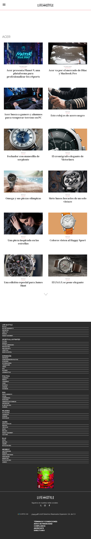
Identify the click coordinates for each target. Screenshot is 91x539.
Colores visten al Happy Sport (68, 240)
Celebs (4, 443)
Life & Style (7, 325)
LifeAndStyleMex (51, 505)
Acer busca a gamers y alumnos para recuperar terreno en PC (23, 116)
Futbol (4, 341)
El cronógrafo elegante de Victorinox (68, 157)
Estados (5, 385)
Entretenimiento (8, 328)
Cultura (5, 434)
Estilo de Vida (6, 460)
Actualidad (6, 412)
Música (4, 333)
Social (4, 396)
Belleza (4, 430)
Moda (4, 429)
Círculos (5, 427)
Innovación (5, 403)
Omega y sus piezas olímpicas (23, 198)
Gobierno (5, 377)
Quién (4, 422)
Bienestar (5, 458)
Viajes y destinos (7, 454)
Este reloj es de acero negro (68, 115)
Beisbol (4, 343)
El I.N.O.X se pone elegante (68, 282)
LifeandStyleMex (41, 505)
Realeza (4, 425)
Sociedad (5, 388)
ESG (3, 368)
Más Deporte (6, 348)
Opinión (4, 387)
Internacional (7, 363)
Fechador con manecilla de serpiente (23, 157)
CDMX (4, 383)
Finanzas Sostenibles (9, 401)
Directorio (39, 530)
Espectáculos (6, 423)
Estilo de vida (6, 445)
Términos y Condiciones (45, 522)
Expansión (6, 356)
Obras (4, 366)
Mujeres (5, 370)
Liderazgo (5, 414)
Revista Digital (7, 352)
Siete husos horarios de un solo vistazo (67, 199)
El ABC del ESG (6, 405)
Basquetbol (6, 346)
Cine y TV (5, 332)
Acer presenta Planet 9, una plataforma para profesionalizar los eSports (23, 73)
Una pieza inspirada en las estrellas (23, 241)
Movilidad (5, 399)
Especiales (5, 418)
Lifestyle (5, 350)
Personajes (6, 456)
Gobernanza (6, 398)
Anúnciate (39, 528)
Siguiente (45, 294)
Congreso (5, 381)
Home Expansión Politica (10, 359)
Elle (4, 438)
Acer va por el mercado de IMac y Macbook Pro (68, 71)
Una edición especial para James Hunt (23, 283)
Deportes (5, 330)
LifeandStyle (6, 372)
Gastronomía (6, 451)
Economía (5, 361)
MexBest (6, 449)
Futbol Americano (8, 345)
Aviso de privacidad (43, 524)
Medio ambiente (7, 394)
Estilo (67, 111)
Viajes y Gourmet (7, 335)
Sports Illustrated (11, 339)
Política (6, 376)
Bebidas (4, 453)
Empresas (5, 357)
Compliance (39, 526)
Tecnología (23, 66)
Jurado (4, 462)
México (4, 379)
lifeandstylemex (46, 505)
